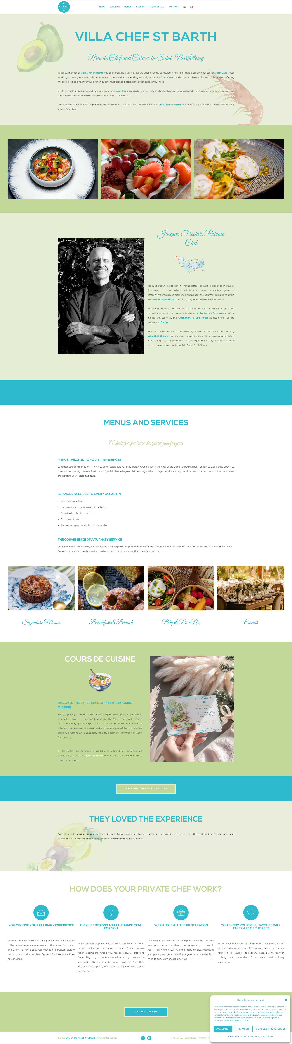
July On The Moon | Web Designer (82, 1038)
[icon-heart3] (251, 912)
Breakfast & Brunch (111, 622)
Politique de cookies (237, 1036)
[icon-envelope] (41, 912)
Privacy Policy (254, 1036)
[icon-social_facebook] (144, 1038)
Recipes (140, 7)
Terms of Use (177, 1038)
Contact (174, 7)
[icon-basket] (181, 912)
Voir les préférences (271, 1029)
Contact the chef (146, 1012)
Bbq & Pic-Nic (181, 622)
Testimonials (156, 7)
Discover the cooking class (146, 789)
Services (115, 7)
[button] (285, 1000)
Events (251, 622)
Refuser (243, 1029)
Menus (128, 7)
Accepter (222, 1029)
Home (102, 7)
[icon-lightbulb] (111, 912)
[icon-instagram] (149, 1038)
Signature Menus (41, 622)
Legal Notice (267, 1036)
